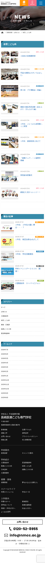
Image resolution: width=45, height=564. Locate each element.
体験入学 (4, 433)
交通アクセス (26, 430)
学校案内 (5, 450)
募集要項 (25, 501)
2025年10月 (5, 389)
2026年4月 (4, 362)
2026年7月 (4, 349)
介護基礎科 (5, 473)
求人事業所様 (26, 440)
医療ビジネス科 (6, 329)
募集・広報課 (5, 324)
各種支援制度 (26, 505)
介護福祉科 (4, 316)
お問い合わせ (5, 436)
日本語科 (4, 469)
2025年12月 (5, 380)
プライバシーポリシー (30, 436)
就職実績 (4, 482)
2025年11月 (5, 384)
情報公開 (4, 440)
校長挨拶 (4, 453)
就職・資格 (6, 479)
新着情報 (4, 430)
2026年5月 (4, 358)
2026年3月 (4, 367)
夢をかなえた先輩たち (30, 482)
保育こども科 (27, 32)
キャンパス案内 (27, 453)
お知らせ (4, 311)
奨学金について (6, 505)
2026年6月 (4, 354)
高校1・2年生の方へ (8, 508)
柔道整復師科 (5, 333)
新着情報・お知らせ (13, 32)
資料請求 (25, 433)
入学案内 (5, 498)
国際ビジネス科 (27, 469)
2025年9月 (4, 393)
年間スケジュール (7, 492)
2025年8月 (4, 397)
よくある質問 (5, 512)
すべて (3, 307)
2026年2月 (4, 371)
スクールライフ (8, 489)
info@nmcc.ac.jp (25, 535)
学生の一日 (26, 492)
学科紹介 (5, 460)
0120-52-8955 (25, 528)
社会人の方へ (26, 508)
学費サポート (5, 501)
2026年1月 (4, 376)
